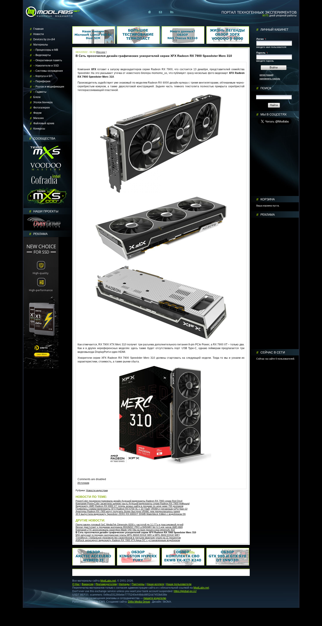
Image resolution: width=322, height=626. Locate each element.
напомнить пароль (270, 78)
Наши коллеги (155, 584)
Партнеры (138, 584)
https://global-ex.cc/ (185, 591)
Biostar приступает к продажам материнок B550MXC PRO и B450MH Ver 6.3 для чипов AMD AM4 (129, 527)
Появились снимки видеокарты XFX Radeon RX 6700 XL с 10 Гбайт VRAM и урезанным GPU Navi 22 (132, 508)
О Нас (76, 584)
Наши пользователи (178, 584)
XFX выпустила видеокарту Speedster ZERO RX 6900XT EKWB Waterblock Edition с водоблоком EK (131, 514)
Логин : (261, 39)
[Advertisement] (275, 283)
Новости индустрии (97, 490)
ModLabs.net (108, 580)
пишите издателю (154, 598)
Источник (83, 482)
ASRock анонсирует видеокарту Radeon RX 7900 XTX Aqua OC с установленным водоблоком (128, 540)
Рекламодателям (106, 584)
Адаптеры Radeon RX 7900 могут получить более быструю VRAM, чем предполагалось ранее (128, 511)
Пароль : (262, 52)
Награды (124, 584)
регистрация (266, 74)
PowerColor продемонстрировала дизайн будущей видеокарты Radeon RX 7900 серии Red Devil (129, 501)
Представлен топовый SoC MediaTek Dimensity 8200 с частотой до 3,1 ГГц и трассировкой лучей (129, 524)
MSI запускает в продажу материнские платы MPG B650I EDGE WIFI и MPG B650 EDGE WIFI (128, 535)
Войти (274, 67)
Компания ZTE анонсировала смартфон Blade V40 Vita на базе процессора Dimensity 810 (125, 529)
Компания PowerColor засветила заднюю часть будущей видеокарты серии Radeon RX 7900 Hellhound (132, 503)
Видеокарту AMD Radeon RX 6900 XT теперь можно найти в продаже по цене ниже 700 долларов (129, 506)
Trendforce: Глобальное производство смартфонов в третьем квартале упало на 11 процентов (128, 537)
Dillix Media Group (139, 601)
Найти (274, 105)
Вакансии (88, 584)
